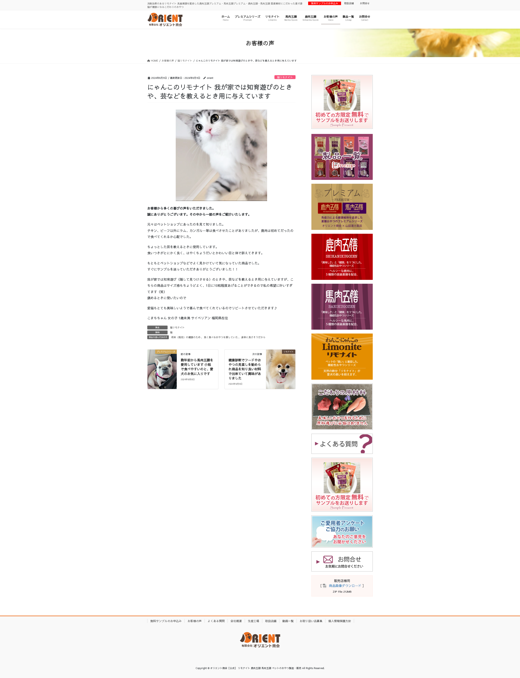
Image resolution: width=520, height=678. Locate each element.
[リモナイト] (280, 364)
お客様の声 (194, 621)
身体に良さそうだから (253, 337)
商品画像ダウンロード (345, 585)
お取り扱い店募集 (311, 621)
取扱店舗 (349, 3)
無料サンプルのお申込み (324, 3)
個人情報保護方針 (339, 621)
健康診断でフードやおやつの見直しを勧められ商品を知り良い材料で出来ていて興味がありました (245, 369)
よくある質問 (216, 621)
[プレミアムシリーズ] (162, 364)
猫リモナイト (285, 77)
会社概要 (236, 621)
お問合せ (365, 3)
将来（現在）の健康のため (185, 337)
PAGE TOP (505, 654)
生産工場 (253, 621)
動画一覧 (288, 621)
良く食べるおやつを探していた (221, 337)
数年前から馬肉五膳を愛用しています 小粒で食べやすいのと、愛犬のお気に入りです (197, 367)
